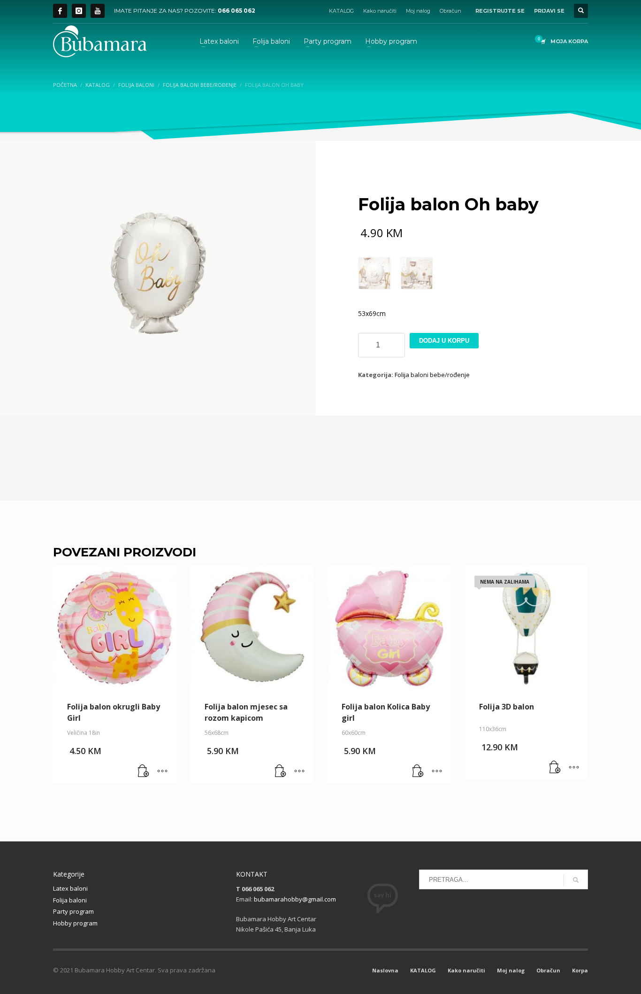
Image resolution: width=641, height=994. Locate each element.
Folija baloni (70, 900)
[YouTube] (98, 11)
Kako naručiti (380, 11)
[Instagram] (79, 11)
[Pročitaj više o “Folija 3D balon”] (555, 767)
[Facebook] (60, 11)
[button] (143, 771)
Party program (73, 911)
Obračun (450, 11)
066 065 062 (236, 10)
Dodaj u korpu (444, 340)
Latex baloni (70, 888)
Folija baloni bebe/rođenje (432, 374)
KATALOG (341, 11)
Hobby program (75, 923)
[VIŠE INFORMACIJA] (162, 771)
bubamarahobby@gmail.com (295, 899)
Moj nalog (418, 11)
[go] (576, 880)
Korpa (580, 970)
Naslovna (385, 970)
